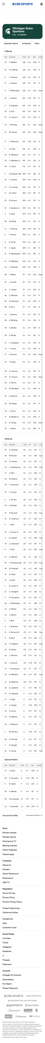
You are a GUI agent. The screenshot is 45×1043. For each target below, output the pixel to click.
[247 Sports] (14, 1005)
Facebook (6, 951)
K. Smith (12, 242)
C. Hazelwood (14, 467)
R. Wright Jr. (14, 417)
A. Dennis (13, 354)
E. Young (12, 751)
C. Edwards (13, 106)
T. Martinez (13, 724)
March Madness (9, 850)
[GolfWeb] (35, 1016)
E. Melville (13, 295)
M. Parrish (13, 132)
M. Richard (13, 732)
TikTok (5, 942)
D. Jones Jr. (13, 117)
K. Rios (12, 307)
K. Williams (13, 155)
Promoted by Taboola (33, 815)
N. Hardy (12, 221)
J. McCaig (13, 125)
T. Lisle (11, 549)
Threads (6, 960)
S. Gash (12, 214)
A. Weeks (12, 791)
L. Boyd (12, 771)
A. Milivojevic (14, 91)
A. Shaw (12, 574)
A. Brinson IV (14, 632)
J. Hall (11, 525)
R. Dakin (12, 784)
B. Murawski (14, 389)
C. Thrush (12, 492)
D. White (12, 609)
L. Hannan (13, 83)
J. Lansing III (14, 544)
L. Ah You (12, 500)
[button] (3, 4)
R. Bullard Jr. (14, 174)
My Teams (7, 984)
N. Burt (12, 638)
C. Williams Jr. (14, 161)
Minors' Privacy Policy (12, 902)
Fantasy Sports (9, 837)
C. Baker (12, 275)
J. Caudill (12, 282)
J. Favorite (13, 655)
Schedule (26, 43)
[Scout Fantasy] (21, 1016)
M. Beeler (13, 456)
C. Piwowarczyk (15, 563)
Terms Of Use (8, 893)
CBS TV (6, 882)
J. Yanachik (13, 267)
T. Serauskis (13, 806)
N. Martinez (13, 682)
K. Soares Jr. (13, 586)
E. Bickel (12, 335)
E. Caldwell (13, 688)
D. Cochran (13, 187)
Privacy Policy (8, 897)
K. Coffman (13, 70)
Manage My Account (11, 975)
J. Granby (12, 705)
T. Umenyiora (14, 669)
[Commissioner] (31, 1010)
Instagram (7, 947)
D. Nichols (13, 396)
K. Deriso (12, 650)
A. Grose (12, 711)
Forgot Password (10, 988)
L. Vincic (12, 411)
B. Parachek (13, 301)
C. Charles (13, 180)
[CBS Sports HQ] (33, 995)
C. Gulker (12, 290)
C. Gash (12, 699)
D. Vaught (13, 745)
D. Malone (13, 557)
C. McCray (13, 229)
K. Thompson (14, 597)
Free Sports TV (9, 841)
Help (4, 923)
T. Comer (12, 349)
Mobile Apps (8, 854)
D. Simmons (13, 485)
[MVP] (8, 1015)
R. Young (12, 423)
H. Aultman (13, 450)
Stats (37, 43)
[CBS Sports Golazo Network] (22, 1000)
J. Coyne (12, 166)
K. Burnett (13, 513)
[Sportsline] (32, 1005)
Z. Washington (14, 254)
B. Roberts (13, 479)
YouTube (6, 938)
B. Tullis (12, 149)
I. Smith (12, 580)
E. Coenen (13, 461)
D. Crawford (14, 519)
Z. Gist (11, 111)
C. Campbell (14, 343)
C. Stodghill (13, 592)
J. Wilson (12, 615)
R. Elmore (13, 200)
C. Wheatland (14, 603)
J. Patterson (13, 141)
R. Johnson (13, 377)
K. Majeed (13, 717)
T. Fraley (12, 362)
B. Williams (13, 261)
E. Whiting (13, 320)
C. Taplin (12, 248)
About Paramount (10, 873)
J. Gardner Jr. (14, 208)
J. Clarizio (13, 98)
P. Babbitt (13, 62)
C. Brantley (13, 626)
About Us (6, 865)
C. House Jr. (13, 532)
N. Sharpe (13, 404)
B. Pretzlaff (13, 569)
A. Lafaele (13, 538)
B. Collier (12, 193)
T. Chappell (13, 644)
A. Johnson (13, 371)
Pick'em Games (9, 832)
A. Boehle (13, 505)
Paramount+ (8, 878)
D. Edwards (13, 694)
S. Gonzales (13, 778)
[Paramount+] (14, 1010)
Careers (6, 869)
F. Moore (12, 235)
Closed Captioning (10, 908)
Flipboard (6, 964)
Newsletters (8, 979)
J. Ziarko (12, 428)
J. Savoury (13, 314)
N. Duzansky (14, 799)
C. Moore (12, 383)
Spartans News (11, 43)
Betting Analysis (9, 845)
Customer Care (9, 927)
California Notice (10, 912)
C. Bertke (12, 328)
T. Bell (11, 621)
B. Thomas (13, 739)
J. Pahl (11, 473)
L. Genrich (13, 663)
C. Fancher (13, 77)
